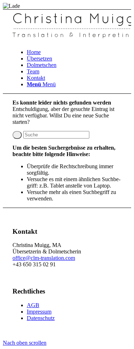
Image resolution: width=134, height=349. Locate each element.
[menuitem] (74, 52)
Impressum (39, 312)
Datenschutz (41, 318)
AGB (33, 305)
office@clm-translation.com (44, 258)
